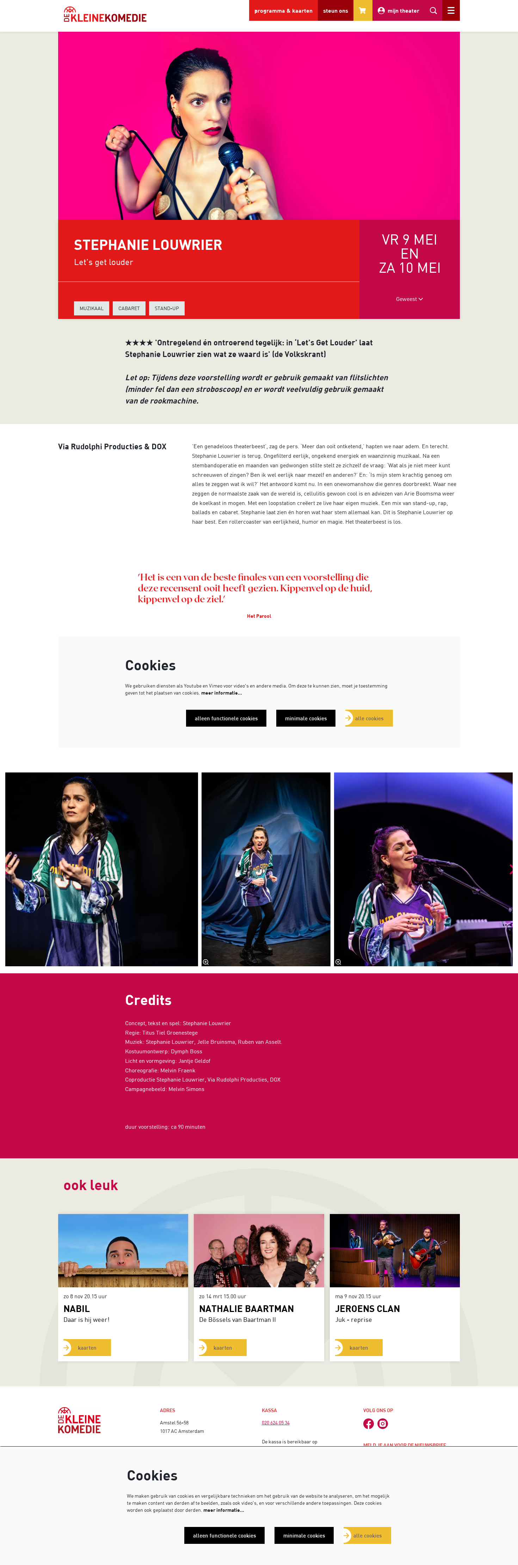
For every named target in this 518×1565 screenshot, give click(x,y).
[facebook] (368, 1423)
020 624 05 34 (276, 1422)
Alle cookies (369, 718)
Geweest (407, 298)
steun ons (335, 10)
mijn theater (403, 10)
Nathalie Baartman (246, 1308)
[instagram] (382, 1423)
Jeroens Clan (367, 1308)
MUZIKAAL (92, 308)
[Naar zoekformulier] (433, 10)
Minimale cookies (306, 718)
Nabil (76, 1308)
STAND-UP (167, 308)
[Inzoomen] (206, 962)
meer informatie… (221, 693)
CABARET (129, 308)
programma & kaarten (283, 10)
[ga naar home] (105, 14)
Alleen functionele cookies (226, 718)
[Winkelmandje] (362, 10)
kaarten (87, 1347)
